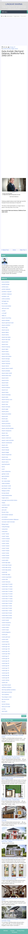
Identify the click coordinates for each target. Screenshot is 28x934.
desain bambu (5, 334)
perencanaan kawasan (7, 514)
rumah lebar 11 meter (7, 586)
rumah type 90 (5, 677)
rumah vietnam (5, 680)
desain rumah (5, 435)
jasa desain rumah (6, 486)
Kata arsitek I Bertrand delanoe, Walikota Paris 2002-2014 (13, 53)
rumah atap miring (6, 567)
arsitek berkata (6, 48)
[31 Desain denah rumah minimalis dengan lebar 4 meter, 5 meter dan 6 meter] (14, 870)
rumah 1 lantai (5, 536)
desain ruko (5, 433)
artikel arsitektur (6, 298)
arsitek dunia (5, 286)
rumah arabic (5, 560)
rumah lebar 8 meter (7, 613)
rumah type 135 (6, 649)
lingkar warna (14, 48)
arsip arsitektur (5, 282)
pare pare (4, 510)
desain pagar (5, 409)
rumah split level (6, 637)
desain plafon (5, 421)
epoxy (3, 466)
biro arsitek (4, 303)
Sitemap (5, 930)
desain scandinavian (7, 442)
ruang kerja (4, 529)
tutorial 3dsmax (6, 704)
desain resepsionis (6, 430)
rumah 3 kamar (5, 545)
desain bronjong (6, 346)
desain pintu (5, 416)
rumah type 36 (5, 658)
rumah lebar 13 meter (7, 591)
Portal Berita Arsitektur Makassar (10, 519)
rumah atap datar (6, 562)
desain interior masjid (7, 368)
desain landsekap (6, 394)
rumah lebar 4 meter (7, 603)
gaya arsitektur (5, 476)
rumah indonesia (6, 582)
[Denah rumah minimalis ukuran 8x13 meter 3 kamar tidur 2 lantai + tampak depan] (14, 749)
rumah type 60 (5, 665)
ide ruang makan (6, 481)
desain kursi (5, 390)
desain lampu (5, 392)
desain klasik (5, 382)
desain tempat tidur (7, 454)
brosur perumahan (6, 306)
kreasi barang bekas (7, 495)
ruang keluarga (5, 526)
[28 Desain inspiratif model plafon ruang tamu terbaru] (14, 891)
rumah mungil (5, 629)
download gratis (6, 464)
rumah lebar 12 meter (7, 589)
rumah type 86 (5, 675)
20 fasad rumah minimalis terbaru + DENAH (13, 858)
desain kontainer (6, 387)
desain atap (5, 327)
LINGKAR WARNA (14, 4)
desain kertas (5, 380)
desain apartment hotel (7, 322)
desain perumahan (6, 414)
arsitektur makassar (7, 294)
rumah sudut (5, 639)
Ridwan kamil (5, 524)
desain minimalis (6, 406)
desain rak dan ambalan (8, 428)
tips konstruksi (5, 699)
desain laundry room (7, 399)
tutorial (3, 701)
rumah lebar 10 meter (7, 584)
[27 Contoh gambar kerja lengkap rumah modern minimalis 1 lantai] (14, 912)
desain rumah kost (6, 438)
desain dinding (5, 354)
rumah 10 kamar (6, 538)
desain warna (5, 462)
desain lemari (5, 402)
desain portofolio (6, 423)
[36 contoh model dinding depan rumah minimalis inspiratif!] (14, 812)
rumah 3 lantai (5, 548)
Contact (12, 930)
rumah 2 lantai (5, 543)
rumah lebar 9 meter (7, 615)
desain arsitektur (6, 325)
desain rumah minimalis (8, 440)
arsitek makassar (6, 289)
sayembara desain (6, 685)
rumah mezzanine (6, 622)
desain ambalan (6, 320)
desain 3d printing (6, 318)
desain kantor (5, 378)
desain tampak (5, 450)
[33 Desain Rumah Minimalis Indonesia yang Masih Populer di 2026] (14, 770)
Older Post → (23, 250)
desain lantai (5, 397)
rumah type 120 (6, 646)
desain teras (5, 457)
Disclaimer (14, 932)
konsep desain (5, 493)
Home (14, 250)
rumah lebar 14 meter (7, 593)
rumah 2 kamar (5, 541)
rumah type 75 (5, 670)
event (3, 469)
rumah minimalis (6, 625)
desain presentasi (6, 426)
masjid (3, 502)
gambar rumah (5, 474)
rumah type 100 (6, 644)
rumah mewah (5, 620)
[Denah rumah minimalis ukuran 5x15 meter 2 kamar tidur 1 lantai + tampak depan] (14, 791)
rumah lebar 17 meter (7, 598)
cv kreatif (4, 313)
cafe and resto (5, 308)
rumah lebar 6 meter (7, 608)
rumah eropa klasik (6, 577)
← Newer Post (5, 250)
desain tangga (5, 452)
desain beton (5, 342)
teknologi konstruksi (7, 692)
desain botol (5, 344)
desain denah (5, 351)
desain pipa (5, 418)
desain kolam (5, 385)
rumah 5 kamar (5, 555)
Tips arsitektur (5, 694)
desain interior (5, 366)
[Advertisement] (14, 32)
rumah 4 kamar (5, 550)
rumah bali (4, 572)
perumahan (4, 517)
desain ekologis (6, 358)
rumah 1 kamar (5, 533)
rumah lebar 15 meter (7, 596)
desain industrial (6, 363)
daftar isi (4, 315)
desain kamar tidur (6, 375)
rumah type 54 (5, 663)
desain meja (5, 404)
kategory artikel (6, 490)
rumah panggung (6, 632)
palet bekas (5, 507)
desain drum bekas (6, 356)
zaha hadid (4, 711)
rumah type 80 (5, 673)
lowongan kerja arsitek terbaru (9, 500)
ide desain (4, 478)
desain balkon (5, 332)
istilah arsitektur (6, 483)
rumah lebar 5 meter (7, 605)
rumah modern (5, 627)
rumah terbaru (5, 641)
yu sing (3, 709)
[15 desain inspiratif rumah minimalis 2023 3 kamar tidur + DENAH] (14, 833)
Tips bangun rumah (7, 697)
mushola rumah (6, 505)
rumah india (5, 579)
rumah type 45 (5, 661)
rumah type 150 (6, 651)
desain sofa (5, 445)
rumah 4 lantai (5, 553)
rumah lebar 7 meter (7, 610)
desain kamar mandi (7, 373)
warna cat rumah (6, 706)
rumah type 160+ (6, 653)
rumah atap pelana (6, 570)
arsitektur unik (5, 296)
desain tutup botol (6, 459)
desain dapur (5, 349)
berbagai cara (5, 301)
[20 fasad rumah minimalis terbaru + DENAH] (14, 851)
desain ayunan (5, 330)
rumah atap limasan (7, 565)
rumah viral (4, 682)
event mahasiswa (6, 471)
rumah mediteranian (7, 617)
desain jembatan (6, 370)
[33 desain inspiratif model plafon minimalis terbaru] (14, 728)
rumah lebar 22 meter (7, 601)
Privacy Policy (20, 930)
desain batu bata (6, 339)
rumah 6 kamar (5, 557)
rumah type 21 (5, 656)
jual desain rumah (6, 488)
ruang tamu (4, 531)
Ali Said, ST (12, 47)
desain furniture (6, 361)
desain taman (5, 447)
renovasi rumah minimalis (8, 522)
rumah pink (4, 634)
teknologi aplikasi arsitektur (9, 689)
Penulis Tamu (5, 512)
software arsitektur (6, 687)
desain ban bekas (6, 337)
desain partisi (5, 411)
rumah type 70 (5, 668)
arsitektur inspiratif (6, 291)
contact (3, 310)
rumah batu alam (6, 574)
